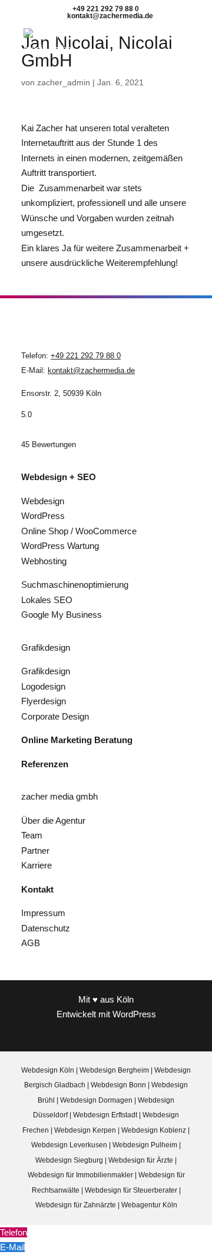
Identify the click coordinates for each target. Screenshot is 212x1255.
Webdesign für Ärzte (141, 1160)
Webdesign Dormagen (96, 1100)
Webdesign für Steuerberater (132, 1190)
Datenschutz (45, 928)
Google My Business (61, 615)
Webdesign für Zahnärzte (76, 1205)
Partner (35, 850)
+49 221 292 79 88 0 (86, 355)
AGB (30, 943)
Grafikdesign (45, 671)
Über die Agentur (53, 820)
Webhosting (44, 561)
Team (31, 835)
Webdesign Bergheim (114, 1070)
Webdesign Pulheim (144, 1145)
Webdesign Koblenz (153, 1130)
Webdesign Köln (47, 1070)
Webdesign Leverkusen (69, 1145)
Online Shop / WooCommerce (79, 531)
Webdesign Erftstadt (105, 1115)
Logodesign (43, 686)
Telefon (13, 1232)
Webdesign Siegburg (69, 1160)
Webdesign (42, 501)
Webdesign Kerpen (85, 1130)
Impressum (43, 913)
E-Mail (12, 1247)
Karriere (36, 865)
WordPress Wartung (60, 546)
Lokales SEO (46, 600)
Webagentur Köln (149, 1205)
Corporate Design (55, 716)
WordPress (43, 516)
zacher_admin (63, 82)
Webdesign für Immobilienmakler (81, 1175)
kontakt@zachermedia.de (91, 370)
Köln (125, 999)
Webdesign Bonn (118, 1085)
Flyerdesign (43, 701)
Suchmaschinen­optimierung (74, 585)
